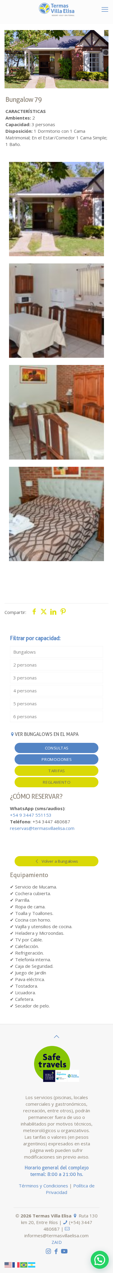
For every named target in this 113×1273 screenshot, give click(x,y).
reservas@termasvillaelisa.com (42, 828)
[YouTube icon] (64, 1251)
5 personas (25, 703)
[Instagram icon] (48, 1251)
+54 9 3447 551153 (31, 815)
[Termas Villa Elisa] (56, 9)
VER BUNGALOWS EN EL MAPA (47, 734)
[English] (8, 1264)
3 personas (25, 678)
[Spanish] (32, 1264)
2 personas (25, 665)
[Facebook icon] (56, 1251)
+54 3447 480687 (51, 822)
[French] (16, 1264)
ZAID (57, 1242)
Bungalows (24, 652)
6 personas (25, 716)
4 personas (25, 691)
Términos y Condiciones (43, 1186)
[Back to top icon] (56, 1036)
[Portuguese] (24, 1264)
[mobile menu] (105, 9)
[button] (100, 1260)
